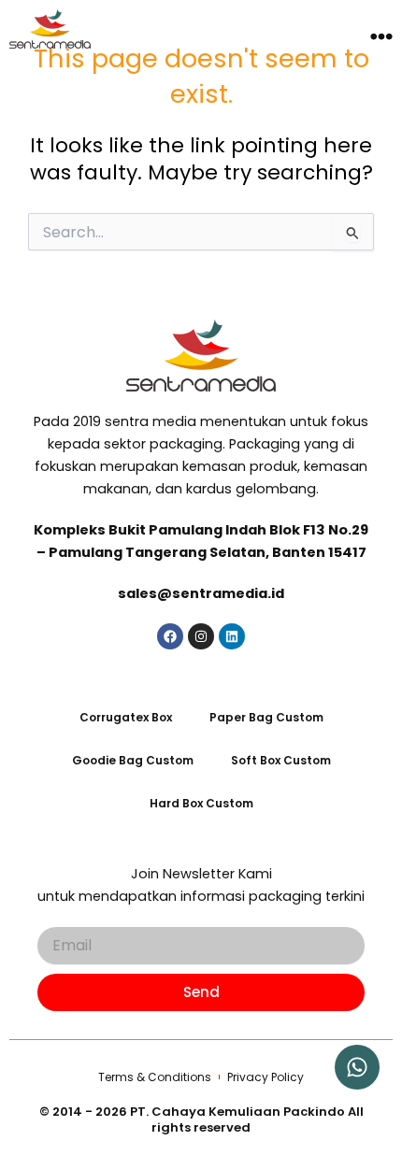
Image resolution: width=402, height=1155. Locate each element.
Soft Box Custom (281, 760)
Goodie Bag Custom (133, 760)
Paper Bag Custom (266, 717)
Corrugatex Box (125, 717)
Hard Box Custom (201, 803)
